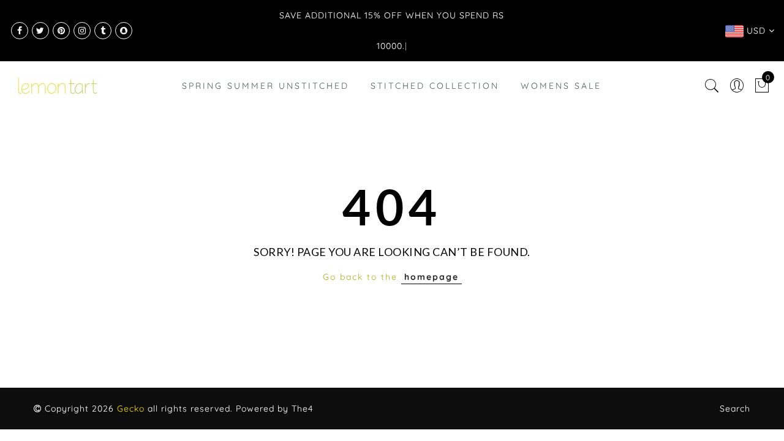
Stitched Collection (435, 85)
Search (735, 408)
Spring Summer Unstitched (265, 85)
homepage (431, 276)
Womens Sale (561, 85)
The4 (302, 408)
